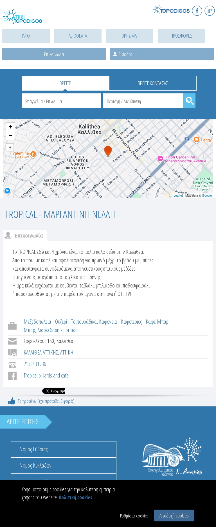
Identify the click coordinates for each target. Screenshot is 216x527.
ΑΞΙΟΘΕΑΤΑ (78, 35)
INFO (26, 35)
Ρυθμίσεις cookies (134, 515)
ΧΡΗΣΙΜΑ (129, 35)
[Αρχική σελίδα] (28, 20)
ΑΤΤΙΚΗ (66, 352)
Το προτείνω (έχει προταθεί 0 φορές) (46, 401)
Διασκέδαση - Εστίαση (57, 330)
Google (207, 195)
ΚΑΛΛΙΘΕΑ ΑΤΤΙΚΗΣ (41, 352)
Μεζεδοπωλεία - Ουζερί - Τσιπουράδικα (60, 321)
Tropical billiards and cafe (46, 375)
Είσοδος (125, 54)
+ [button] (10, 126)
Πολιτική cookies (75, 497)
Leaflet (178, 195)
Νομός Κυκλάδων (35, 465)
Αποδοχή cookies (174, 515)
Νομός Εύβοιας (33, 449)
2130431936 (35, 364)
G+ (209, 10)
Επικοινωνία (54, 54)
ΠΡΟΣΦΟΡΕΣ (181, 35)
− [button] (10, 135)
